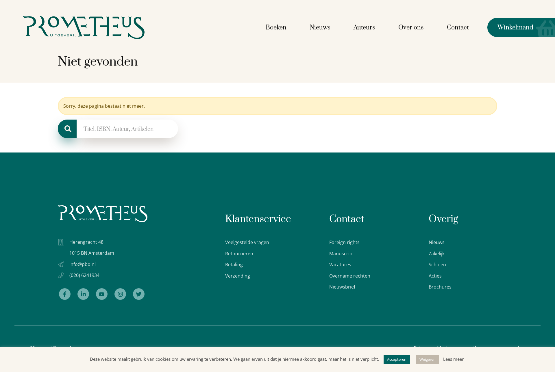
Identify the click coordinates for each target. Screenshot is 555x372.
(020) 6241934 (84, 275)
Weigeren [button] (427, 359)
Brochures (440, 287)
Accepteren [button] (396, 359)
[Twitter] (139, 294)
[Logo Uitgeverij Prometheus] (84, 27)
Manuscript (341, 253)
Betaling (234, 264)
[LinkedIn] (83, 294)
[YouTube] (102, 294)
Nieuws (320, 27)
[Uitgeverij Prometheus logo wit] (102, 213)
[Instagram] (120, 294)
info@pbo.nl (82, 264)
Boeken (276, 27)
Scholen (437, 264)
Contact (458, 27)
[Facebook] (65, 294)
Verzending (237, 276)
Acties (435, 276)
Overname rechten (349, 276)
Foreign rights (344, 242)
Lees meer (453, 359)
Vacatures (340, 264)
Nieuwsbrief (342, 287)
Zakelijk (437, 253)
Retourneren (239, 253)
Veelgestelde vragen (247, 242)
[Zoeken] (67, 129)
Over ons (411, 27)
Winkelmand (510, 27)
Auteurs (364, 27)
